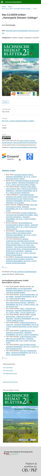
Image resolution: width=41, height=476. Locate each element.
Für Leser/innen (8, 367)
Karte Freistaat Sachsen (28, 345)
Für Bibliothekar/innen (10, 373)
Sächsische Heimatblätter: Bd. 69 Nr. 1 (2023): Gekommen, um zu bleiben (21, 202)
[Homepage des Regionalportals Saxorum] (15, 454)
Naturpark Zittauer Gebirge (23, 175)
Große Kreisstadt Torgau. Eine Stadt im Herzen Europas (21, 301)
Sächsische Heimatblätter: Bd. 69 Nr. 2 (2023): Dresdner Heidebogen (21, 192)
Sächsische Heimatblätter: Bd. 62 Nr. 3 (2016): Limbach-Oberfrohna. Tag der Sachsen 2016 (22, 326)
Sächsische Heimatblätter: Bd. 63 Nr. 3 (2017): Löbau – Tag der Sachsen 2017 (21, 311)
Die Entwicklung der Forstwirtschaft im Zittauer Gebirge (19, 224)
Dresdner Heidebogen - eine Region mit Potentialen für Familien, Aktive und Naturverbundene (22, 215)
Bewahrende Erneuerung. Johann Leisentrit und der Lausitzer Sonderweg (22, 258)
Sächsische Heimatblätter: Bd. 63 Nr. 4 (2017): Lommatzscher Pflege (21, 354)
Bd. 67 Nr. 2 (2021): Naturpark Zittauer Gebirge (16, 9)
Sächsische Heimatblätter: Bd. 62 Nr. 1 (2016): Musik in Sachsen (22, 319)
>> (6, 267)
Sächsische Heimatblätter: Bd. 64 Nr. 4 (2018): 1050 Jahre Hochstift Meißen (21, 291)
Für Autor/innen (8, 370)
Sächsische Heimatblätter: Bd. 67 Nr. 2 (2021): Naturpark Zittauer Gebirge (21, 178)
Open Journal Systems (10, 382)
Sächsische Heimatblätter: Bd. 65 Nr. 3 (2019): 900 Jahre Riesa (21, 297)
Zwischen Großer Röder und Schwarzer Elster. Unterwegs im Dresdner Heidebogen (22, 189)
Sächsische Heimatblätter (13, 2)
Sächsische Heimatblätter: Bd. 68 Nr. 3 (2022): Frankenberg (22, 334)
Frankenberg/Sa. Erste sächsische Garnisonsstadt (20, 332)
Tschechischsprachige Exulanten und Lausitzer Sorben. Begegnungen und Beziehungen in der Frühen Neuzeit (22, 197)
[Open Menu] (2, 2)
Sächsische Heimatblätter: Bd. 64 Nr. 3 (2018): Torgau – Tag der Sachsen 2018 (22, 304)
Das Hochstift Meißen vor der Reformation (20, 287)
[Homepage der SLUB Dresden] (7, 454)
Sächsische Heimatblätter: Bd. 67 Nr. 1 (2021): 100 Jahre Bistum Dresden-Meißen (21, 253)
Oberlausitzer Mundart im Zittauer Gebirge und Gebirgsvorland (19, 232)
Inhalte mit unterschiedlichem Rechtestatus (23, 147)
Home (4, 7)
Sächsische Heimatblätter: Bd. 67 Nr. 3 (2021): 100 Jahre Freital (21, 209)
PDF (6, 102)
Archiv (10, 7)
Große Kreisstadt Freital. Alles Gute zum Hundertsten (21, 338)
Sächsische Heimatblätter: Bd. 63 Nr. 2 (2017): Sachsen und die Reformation (21, 262)
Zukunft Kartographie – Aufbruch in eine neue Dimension (21, 316)
